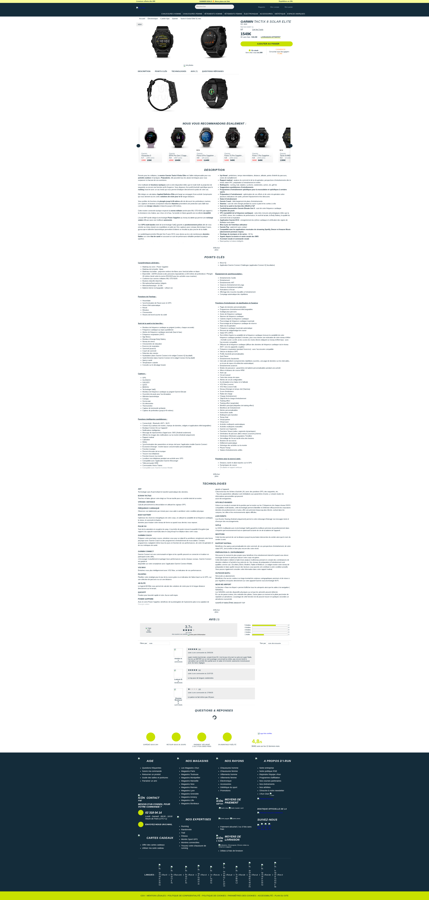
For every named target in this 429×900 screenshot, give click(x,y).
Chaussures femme (229, 771)
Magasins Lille (187, 800)
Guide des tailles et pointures (155, 778)
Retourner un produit (151, 774)
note (150, 643)
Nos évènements (266, 784)
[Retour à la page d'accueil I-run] (147, 10)
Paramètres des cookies (242, 896)
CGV (143, 896)
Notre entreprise (266, 768)
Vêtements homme (228, 774)
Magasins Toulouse (189, 774)
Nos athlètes (265, 787)
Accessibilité (265, 896)
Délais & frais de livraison (231, 851)
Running (185, 826)
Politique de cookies (214, 896)
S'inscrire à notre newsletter (271, 790)
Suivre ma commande (152, 771)
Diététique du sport (228, 787)
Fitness (184, 836)
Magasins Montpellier (190, 778)
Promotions (225, 790)
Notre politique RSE (268, 771)
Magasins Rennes (189, 787)
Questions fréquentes (151, 768)
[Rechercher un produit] (231, 6)
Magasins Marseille (189, 781)
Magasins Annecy (189, 797)
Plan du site (281, 896)
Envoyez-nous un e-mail (158, 824)
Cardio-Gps (164, 19)
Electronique (225, 781)
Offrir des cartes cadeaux (153, 845)
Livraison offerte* (271, 37)
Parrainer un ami (149, 781)
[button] (150, 740)
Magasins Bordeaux (190, 803)
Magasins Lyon (188, 790)
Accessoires (225, 784)
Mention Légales (156, 896)
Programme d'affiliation (269, 778)
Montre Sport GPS (189, 839)
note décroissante (274, 643)
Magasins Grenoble (190, 794)
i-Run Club (264, 794)
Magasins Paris (188, 771)
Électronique (153, 19)
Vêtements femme (228, 778)
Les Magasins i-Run (190, 768)
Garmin (175, 19)
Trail (183, 833)
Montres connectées (190, 842)
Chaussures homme (229, 768)
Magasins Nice (187, 784)
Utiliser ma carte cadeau (153, 848)
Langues (149, 875)
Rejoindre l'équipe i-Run (270, 774)
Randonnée (186, 829)
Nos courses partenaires (270, 781)
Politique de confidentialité (184, 896)
